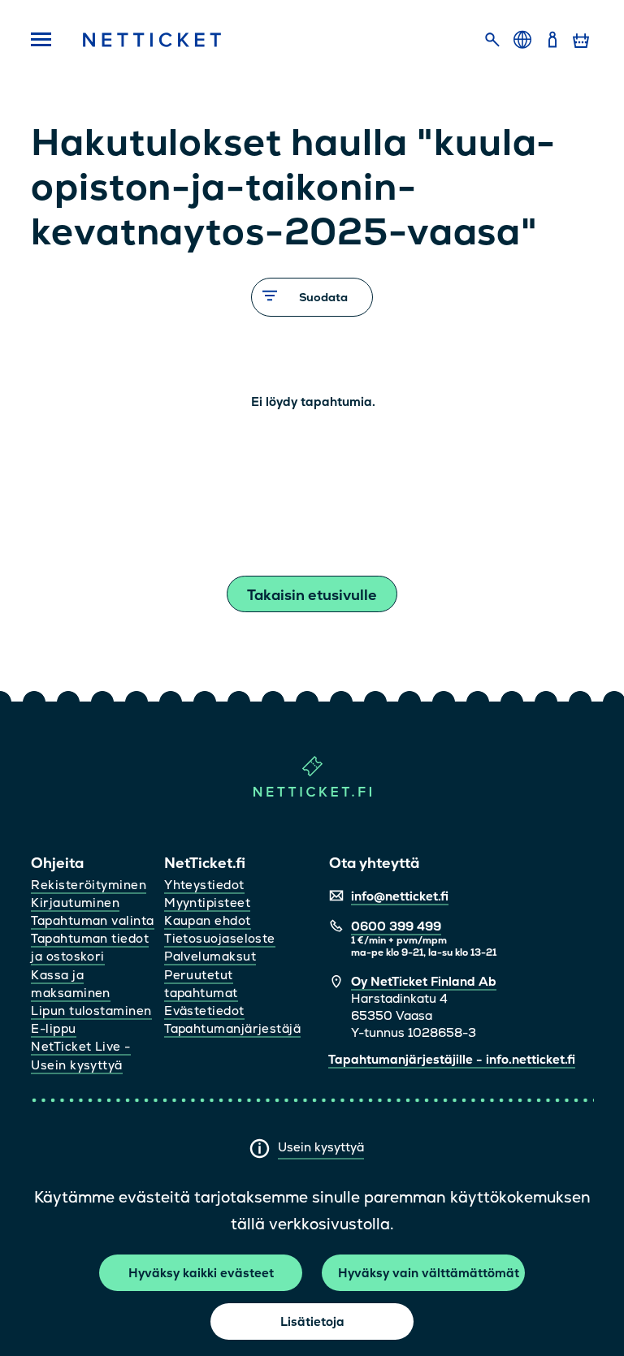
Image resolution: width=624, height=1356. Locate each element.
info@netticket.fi (399, 896)
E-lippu (53, 1028)
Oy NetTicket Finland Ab (423, 981)
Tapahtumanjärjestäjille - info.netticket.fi (451, 1059)
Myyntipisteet (207, 902)
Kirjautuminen (75, 902)
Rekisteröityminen (88, 884)
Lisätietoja (312, 1321)
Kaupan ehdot (207, 920)
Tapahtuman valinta (92, 920)
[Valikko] (41, 40)
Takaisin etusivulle (312, 594)
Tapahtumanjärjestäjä (232, 1028)
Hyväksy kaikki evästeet (201, 1272)
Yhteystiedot (204, 884)
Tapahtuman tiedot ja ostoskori (90, 947)
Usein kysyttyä (321, 1147)
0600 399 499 (396, 926)
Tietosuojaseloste (219, 938)
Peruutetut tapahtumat (201, 983)
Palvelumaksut (210, 956)
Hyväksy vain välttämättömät (428, 1272)
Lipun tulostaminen (91, 1010)
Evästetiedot (204, 1010)
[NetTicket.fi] (312, 793)
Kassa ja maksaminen (70, 983)
